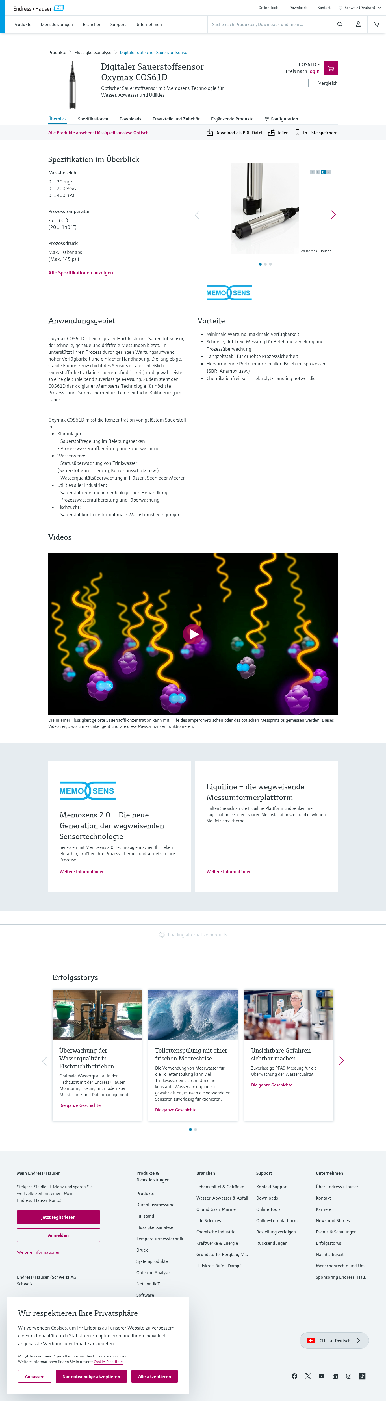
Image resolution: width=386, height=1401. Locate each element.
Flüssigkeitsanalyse (93, 52)
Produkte (57, 52)
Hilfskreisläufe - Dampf (218, 1265)
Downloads (298, 7)
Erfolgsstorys (328, 1243)
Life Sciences (208, 1220)
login (314, 71)
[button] (58, 1217)
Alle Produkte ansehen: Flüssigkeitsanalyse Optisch (98, 132)
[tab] (60, 119)
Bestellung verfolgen (276, 1232)
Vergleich (328, 83)
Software (145, 1295)
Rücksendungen (271, 1243)
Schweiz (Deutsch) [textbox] (360, 7)
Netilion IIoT (148, 1284)
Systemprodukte (152, 1261)
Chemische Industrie (215, 1232)
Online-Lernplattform (277, 1220)
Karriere (323, 1209)
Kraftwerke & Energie (217, 1243)
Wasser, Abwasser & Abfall (222, 1198)
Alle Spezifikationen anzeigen (80, 272)
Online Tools (269, 7)
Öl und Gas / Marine (216, 1209)
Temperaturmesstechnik (159, 1238)
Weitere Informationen (82, 871)
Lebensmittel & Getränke (220, 1186)
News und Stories (333, 1220)
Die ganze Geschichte (80, 1105)
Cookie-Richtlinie (108, 1361)
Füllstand (145, 1216)
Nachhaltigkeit (330, 1254)
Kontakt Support (272, 1186)
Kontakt (324, 7)
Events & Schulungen (336, 1232)
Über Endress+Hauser (337, 1186)
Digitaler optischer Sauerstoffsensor (154, 52)
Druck (142, 1250)
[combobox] (363, 7)
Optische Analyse (153, 1272)
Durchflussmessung (155, 1204)
